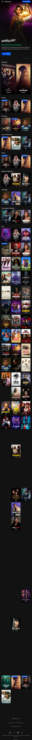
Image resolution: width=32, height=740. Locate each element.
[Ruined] (16, 624)
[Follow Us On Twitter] (14, 732)
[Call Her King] (25, 292)
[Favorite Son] (25, 364)
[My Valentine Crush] (6, 552)
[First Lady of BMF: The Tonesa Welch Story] (25, 379)
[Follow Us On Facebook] (10, 732)
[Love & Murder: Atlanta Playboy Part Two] (16, 480)
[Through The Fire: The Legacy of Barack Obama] (16, 667)
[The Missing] (6, 523)
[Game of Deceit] (25, 393)
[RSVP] (16, 595)
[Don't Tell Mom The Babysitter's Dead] (25, 350)
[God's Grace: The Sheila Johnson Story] (16, 408)
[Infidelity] (6, 451)
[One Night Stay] (6, 581)
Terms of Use (12, 722)
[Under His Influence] (16, 696)
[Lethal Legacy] (6, 465)
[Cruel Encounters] (25, 321)
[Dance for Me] (6, 336)
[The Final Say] (6, 379)
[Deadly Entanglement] (25, 336)
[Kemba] (16, 451)
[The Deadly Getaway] (6, 350)
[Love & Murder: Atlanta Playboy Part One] (6, 480)
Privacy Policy (20, 722)
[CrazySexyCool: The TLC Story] (16, 321)
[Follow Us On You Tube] (18, 732)
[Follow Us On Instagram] (22, 732)
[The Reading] (25, 595)
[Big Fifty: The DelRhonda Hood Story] (16, 235)
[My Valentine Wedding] (16, 552)
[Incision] (25, 437)
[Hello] (6, 422)
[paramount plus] (8, 1)
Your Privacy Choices (16, 726)
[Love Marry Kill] (25, 480)
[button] (2, 2)
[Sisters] (6, 653)
